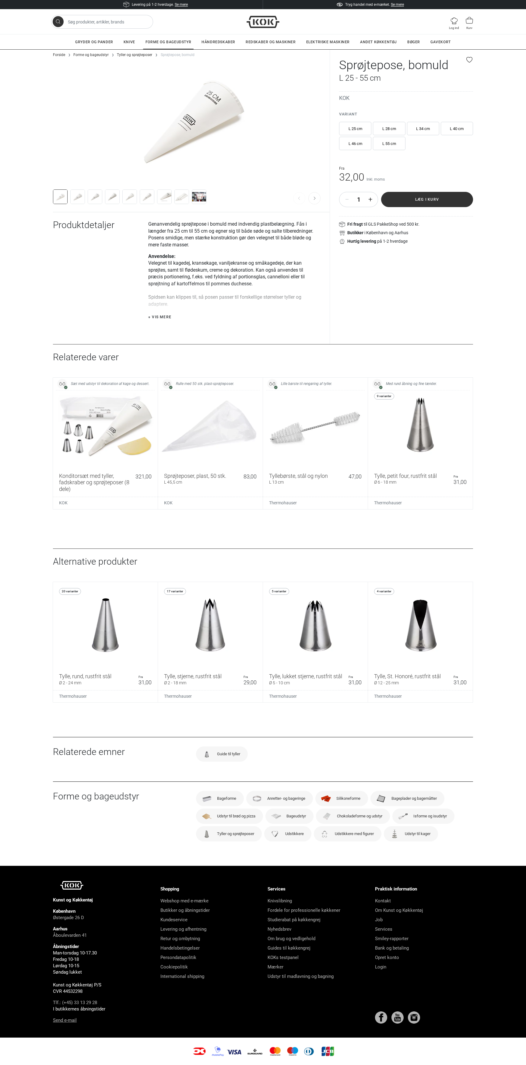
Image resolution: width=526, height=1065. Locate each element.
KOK (344, 98)
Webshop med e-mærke (184, 901)
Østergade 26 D (68, 917)
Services (383, 929)
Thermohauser (283, 502)
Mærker (275, 967)
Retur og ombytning (180, 938)
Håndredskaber (218, 42)
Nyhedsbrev (279, 929)
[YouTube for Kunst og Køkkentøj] (398, 1017)
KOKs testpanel (283, 957)
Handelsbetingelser (180, 948)
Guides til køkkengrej (289, 948)
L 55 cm (389, 143)
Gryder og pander (94, 42)
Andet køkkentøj (378, 42)
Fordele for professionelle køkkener (304, 910)
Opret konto (387, 957)
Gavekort (440, 42)
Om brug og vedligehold (291, 938)
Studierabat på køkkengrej (294, 919)
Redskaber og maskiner (271, 42)
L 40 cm (457, 128)
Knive (129, 42)
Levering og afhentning (183, 929)
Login (380, 967)
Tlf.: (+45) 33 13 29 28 (75, 1002)
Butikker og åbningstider (185, 910)
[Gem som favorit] (469, 59)
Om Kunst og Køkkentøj (399, 910)
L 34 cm (423, 128)
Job (379, 919)
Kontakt (383, 901)
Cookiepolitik (174, 967)
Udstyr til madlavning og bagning (301, 976)
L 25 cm (355, 128)
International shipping (182, 976)
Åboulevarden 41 (70, 935)
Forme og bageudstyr (168, 42)
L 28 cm (389, 128)
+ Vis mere (159, 317)
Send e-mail (65, 1020)
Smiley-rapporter (392, 938)
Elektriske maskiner (328, 42)
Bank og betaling (392, 948)
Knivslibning (280, 901)
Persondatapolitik (178, 957)
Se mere (181, 4)
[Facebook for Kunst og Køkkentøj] (381, 1017)
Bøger (413, 42)
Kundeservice (174, 919)
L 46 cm (355, 143)
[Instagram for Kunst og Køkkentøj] (414, 1017)
